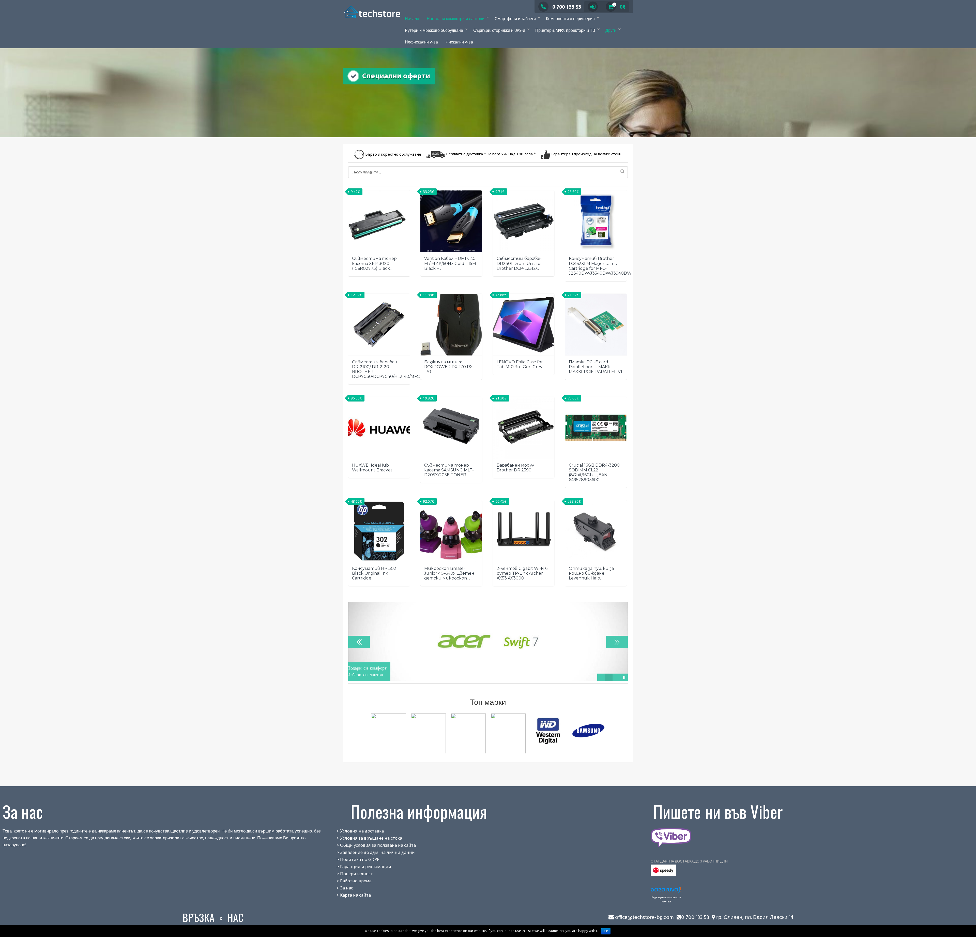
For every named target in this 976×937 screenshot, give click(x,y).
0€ (619, 7)
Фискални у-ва (459, 42)
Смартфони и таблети (515, 19)
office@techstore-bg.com (644, 917)
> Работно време (348, 881)
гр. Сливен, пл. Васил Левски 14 (754, 917)
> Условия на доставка (354, 831)
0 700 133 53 (566, 7)
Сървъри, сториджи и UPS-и (499, 30)
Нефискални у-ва (421, 42)
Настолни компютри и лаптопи (455, 19)
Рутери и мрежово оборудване (434, 30)
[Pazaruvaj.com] (666, 891)
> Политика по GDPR (352, 859)
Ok (606, 931)
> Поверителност (349, 873)
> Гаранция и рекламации (358, 866)
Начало (412, 19)
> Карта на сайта (348, 895)
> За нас (339, 888)
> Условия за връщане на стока (363, 838)
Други (610, 30)
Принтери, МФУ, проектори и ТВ (565, 30)
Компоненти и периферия (570, 19)
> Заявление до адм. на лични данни (370, 852)
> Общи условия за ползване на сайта (370, 845)
